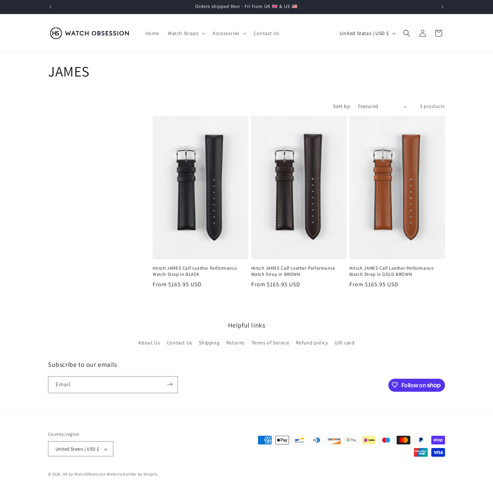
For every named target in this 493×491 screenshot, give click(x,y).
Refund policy (312, 343)
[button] (185, 33)
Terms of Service (270, 343)
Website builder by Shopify (132, 474)
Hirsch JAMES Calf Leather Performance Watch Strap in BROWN (293, 271)
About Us (149, 343)
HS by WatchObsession (84, 474)
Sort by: (341, 106)
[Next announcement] (442, 7)
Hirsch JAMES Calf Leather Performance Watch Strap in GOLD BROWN (391, 271)
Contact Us (179, 343)
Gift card (344, 343)
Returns (235, 343)
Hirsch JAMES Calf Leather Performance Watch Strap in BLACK (195, 271)
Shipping (209, 343)
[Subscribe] (170, 384)
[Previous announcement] (50, 7)
